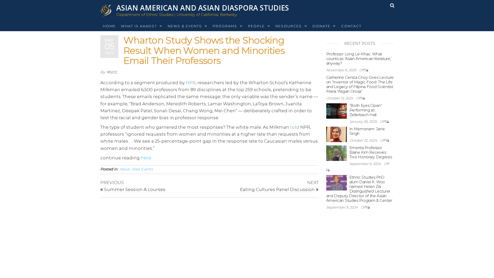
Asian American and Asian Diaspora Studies (202, 8)
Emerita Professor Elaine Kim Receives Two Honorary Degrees (370, 152)
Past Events (142, 169)
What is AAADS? (139, 26)
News (125, 169)
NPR (191, 82)
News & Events (185, 26)
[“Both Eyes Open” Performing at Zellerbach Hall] (336, 110)
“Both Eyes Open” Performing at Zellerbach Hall (365, 110)
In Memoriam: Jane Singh (367, 131)
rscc (112, 72)
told (294, 127)
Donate (321, 26)
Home (109, 26)
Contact (351, 26)
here (146, 157)
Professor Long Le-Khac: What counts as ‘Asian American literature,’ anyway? (359, 58)
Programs (225, 26)
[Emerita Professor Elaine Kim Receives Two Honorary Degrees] (336, 152)
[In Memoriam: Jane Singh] (336, 134)
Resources (289, 26)
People (256, 26)
